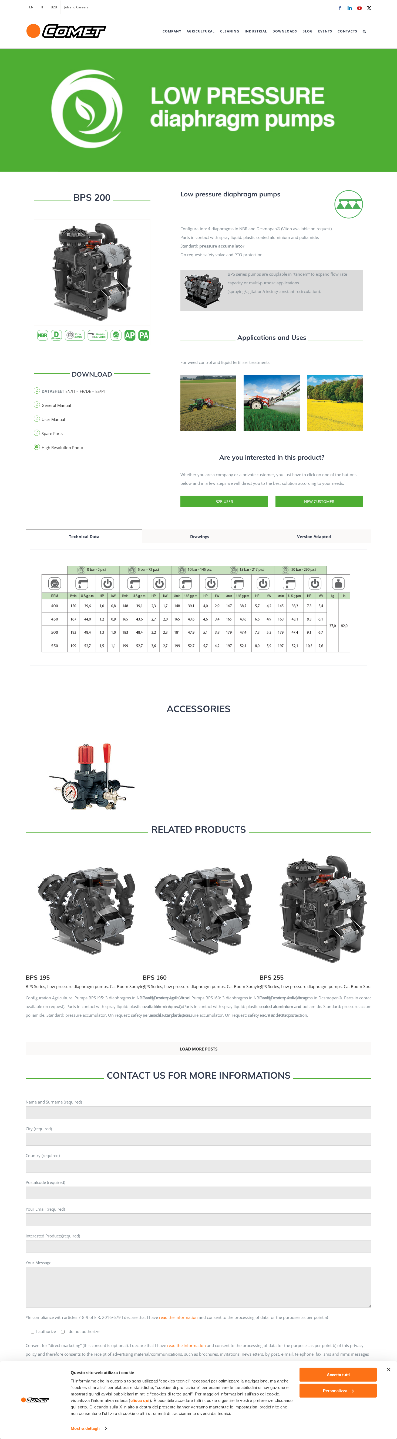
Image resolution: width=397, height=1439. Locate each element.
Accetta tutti (338, 1374)
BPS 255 (345, 904)
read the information (178, 1317)
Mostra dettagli (85, 1428)
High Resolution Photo (62, 447)
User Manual (53, 419)
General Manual (56, 405)
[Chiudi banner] (389, 1370)
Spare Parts (52, 433)
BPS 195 (111, 904)
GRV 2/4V (111, 784)
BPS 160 (228, 904)
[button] (364, 31)
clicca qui (140, 1400)
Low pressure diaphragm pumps (77, 986)
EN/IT (70, 391)
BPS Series (35, 986)
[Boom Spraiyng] (348, 191)
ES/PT (100, 391)
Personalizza (335, 1390)
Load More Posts (198, 1049)
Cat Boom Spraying (128, 986)
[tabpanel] (198, 613)
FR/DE (85, 391)
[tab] (84, 536)
